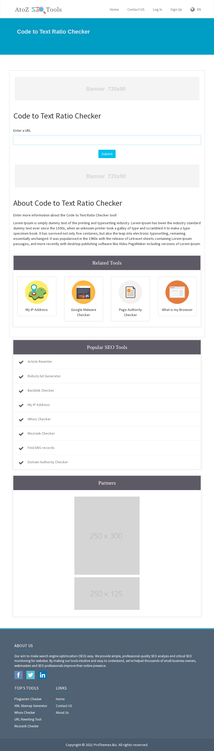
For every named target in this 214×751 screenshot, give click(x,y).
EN (198, 9)
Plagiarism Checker (27, 699)
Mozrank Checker (41, 433)
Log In (157, 9)
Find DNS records (41, 447)
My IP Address (39, 404)
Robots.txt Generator (44, 376)
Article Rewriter (40, 361)
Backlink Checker (41, 390)
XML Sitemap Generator (30, 706)
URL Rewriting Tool (27, 719)
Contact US (136, 9)
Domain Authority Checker (48, 462)
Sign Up (176, 9)
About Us (62, 712)
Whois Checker (39, 419)
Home (114, 9)
